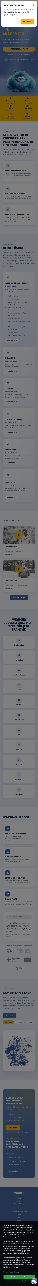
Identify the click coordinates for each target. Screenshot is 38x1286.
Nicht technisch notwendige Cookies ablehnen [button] (19, 1281)
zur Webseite (27, 21)
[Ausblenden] (36, 1279)
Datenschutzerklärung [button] (11, 1272)
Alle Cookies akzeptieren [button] (19, 1277)
